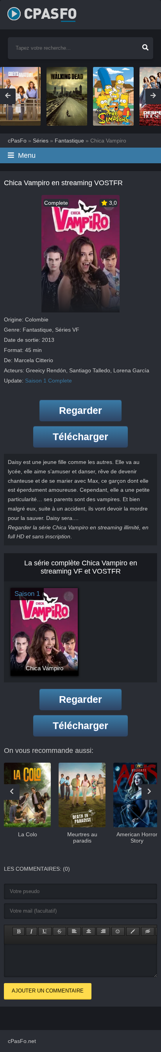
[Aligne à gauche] (74, 931)
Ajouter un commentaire (48, 991)
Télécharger (80, 436)
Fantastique (37, 330)
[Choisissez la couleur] (133, 931)
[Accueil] (50, 11)
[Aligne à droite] (103, 931)
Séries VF (67, 330)
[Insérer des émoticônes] (118, 931)
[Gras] (19, 931)
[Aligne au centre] (88, 931)
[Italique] (31, 931)
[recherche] (145, 45)
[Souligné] (45, 931)
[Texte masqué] (147, 931)
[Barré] (59, 931)
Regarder (80, 410)
